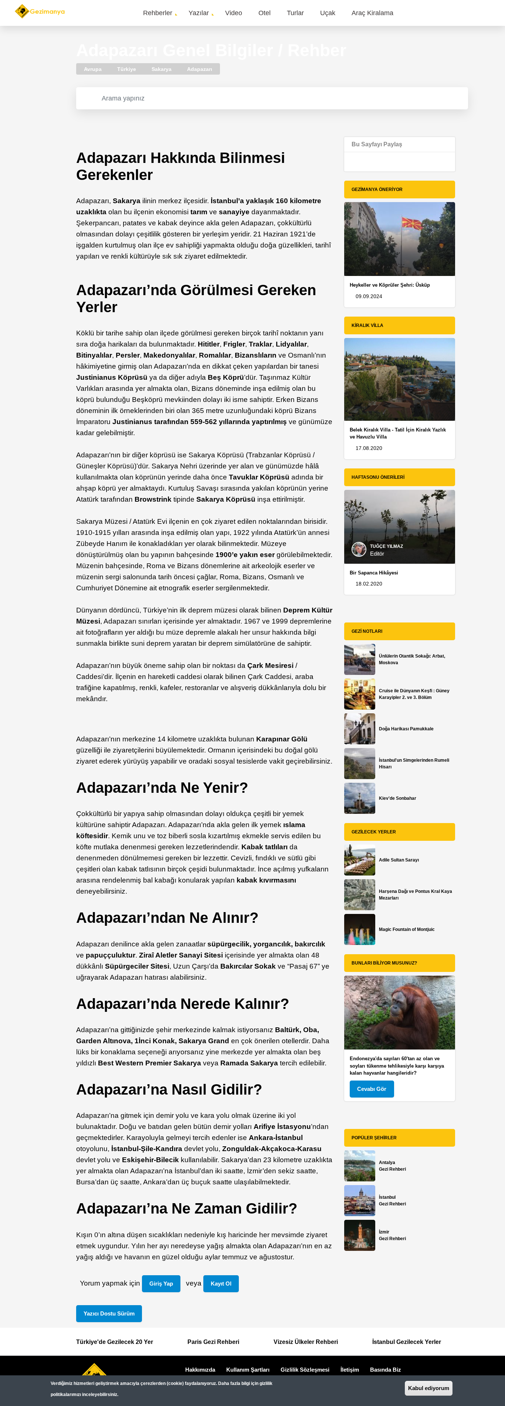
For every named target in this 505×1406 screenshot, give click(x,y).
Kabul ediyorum (428, 1388)
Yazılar (199, 13)
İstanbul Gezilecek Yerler (406, 1342)
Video (233, 13)
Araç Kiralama (372, 13)
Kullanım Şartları (248, 1369)
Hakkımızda (200, 1369)
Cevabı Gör (371, 1089)
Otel (264, 13)
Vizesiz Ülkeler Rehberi (306, 1342)
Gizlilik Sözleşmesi (305, 1369)
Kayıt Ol (221, 1283)
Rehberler (157, 13)
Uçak (327, 13)
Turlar (295, 13)
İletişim (349, 1369)
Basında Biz (385, 1369)
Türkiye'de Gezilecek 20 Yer (114, 1342)
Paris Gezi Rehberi (213, 1342)
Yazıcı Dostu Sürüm (109, 1313)
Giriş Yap (161, 1283)
